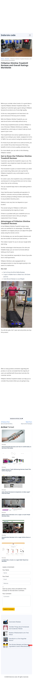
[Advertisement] (16, 16)
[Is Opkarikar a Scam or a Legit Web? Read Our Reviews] (13, 549)
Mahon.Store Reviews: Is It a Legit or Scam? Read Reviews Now (16, 515)
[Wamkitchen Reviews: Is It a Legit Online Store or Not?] (13, 526)
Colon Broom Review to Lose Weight (13, 279)
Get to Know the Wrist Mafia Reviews (14, 272)
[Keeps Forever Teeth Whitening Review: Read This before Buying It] (13, 458)
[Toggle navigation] (30, 35)
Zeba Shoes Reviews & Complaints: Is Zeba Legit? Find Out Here (16, 492)
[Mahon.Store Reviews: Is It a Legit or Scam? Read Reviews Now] (13, 504)
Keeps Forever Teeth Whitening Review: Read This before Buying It (16, 470)
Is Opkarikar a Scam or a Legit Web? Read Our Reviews (15, 560)
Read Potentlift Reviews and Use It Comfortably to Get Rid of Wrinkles (16, 447)
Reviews (4, 444)
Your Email (6, 576)
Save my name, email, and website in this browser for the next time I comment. (14, 589)
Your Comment (7, 593)
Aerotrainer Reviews (15, 622)
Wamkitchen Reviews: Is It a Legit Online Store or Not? (16, 537)
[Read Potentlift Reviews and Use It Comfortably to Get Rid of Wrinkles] (13, 436)
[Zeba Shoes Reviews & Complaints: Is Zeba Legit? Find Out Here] (13, 481)
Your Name (6, 570)
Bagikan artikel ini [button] (16, 418)
